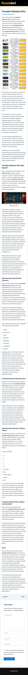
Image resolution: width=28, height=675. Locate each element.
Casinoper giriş (6, 352)
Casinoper (6, 340)
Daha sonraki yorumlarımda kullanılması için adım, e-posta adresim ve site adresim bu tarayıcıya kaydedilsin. (14, 652)
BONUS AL (22, 40)
